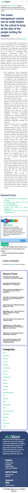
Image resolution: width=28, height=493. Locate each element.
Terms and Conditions (11, 468)
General (5, 383)
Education (13, 5)
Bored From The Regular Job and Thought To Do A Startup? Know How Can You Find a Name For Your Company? (14, 249)
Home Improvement (8, 392)
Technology (6, 423)
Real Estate (6, 414)
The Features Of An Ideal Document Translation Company (13, 277)
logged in (12, 264)
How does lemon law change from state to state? (13, 319)
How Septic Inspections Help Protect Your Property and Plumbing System (12, 341)
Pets (4, 408)
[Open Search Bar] (22, 1)
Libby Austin (8, 225)
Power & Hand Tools (8, 411)
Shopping (5, 417)
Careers (5, 361)
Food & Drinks (6, 377)
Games (5, 380)
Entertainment (7, 368)
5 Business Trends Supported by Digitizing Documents (13, 333)
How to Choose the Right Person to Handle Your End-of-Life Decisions (13, 291)
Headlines (5, 386)
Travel (4, 426)
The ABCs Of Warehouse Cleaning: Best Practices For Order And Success (14, 298)
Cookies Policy (9, 466)
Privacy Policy (9, 463)
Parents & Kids (7, 405)
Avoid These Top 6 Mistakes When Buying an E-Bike (13, 305)
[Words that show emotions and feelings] (6, 1)
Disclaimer (8, 464)
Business (5, 358)
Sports (5, 420)
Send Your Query (10, 485)
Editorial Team (9, 474)
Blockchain (6, 355)
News (4, 401)
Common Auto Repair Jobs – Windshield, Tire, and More (12, 283)
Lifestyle (5, 398)
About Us (7, 476)
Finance (5, 374)
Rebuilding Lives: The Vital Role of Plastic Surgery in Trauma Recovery (13, 312)
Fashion (5, 371)
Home (8, 5)
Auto (4, 352)
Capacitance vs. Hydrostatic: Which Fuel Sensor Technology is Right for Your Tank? (13, 326)
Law (4, 395)
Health (5, 389)
